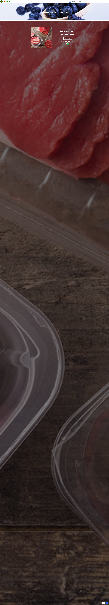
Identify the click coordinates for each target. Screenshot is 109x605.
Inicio (70, 1)
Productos (79, 1)
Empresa (73, 1)
